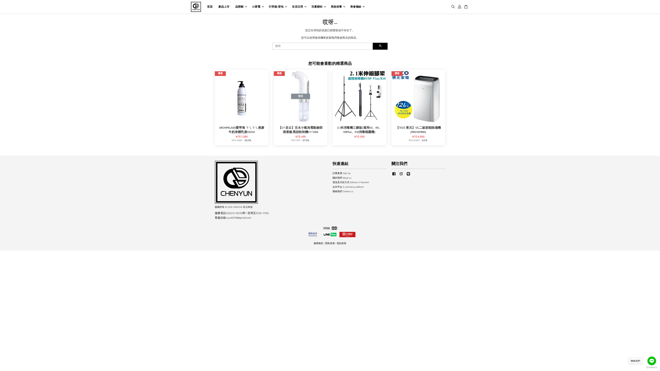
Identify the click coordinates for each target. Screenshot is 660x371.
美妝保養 (336, 7)
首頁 (210, 7)
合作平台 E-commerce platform (348, 187)
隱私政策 (330, 243)
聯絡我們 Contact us (343, 191)
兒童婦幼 (316, 7)
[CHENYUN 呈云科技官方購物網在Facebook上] (394, 175)
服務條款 (318, 243)
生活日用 (297, 7)
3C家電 (256, 7)
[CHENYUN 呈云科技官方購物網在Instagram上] (401, 175)
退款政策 (341, 243)
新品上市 (223, 7)
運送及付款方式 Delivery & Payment (351, 182)
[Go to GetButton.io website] (651, 367)
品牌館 (239, 7)
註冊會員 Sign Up (341, 173)
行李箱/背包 (276, 7)
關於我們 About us (342, 177)
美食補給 (355, 7)
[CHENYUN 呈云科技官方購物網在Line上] (408, 175)
